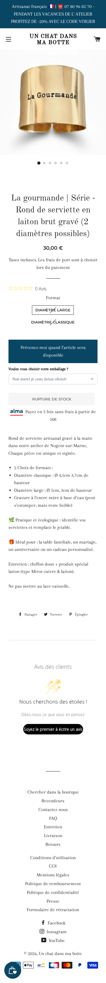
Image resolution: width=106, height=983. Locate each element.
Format (53, 297)
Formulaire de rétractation (53, 909)
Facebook (56, 923)
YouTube (56, 940)
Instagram (56, 931)
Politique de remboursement (53, 883)
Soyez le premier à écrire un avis (53, 729)
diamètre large (52, 310)
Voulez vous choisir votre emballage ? (38, 369)
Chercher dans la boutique (53, 792)
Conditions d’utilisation (53, 857)
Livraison (53, 835)
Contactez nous (53, 809)
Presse (53, 901)
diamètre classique (53, 322)
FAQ (53, 818)
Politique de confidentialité (53, 892)
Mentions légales (53, 875)
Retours (53, 844)
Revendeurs (53, 800)
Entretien (53, 826)
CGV (53, 866)
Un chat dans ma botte (53, 40)
